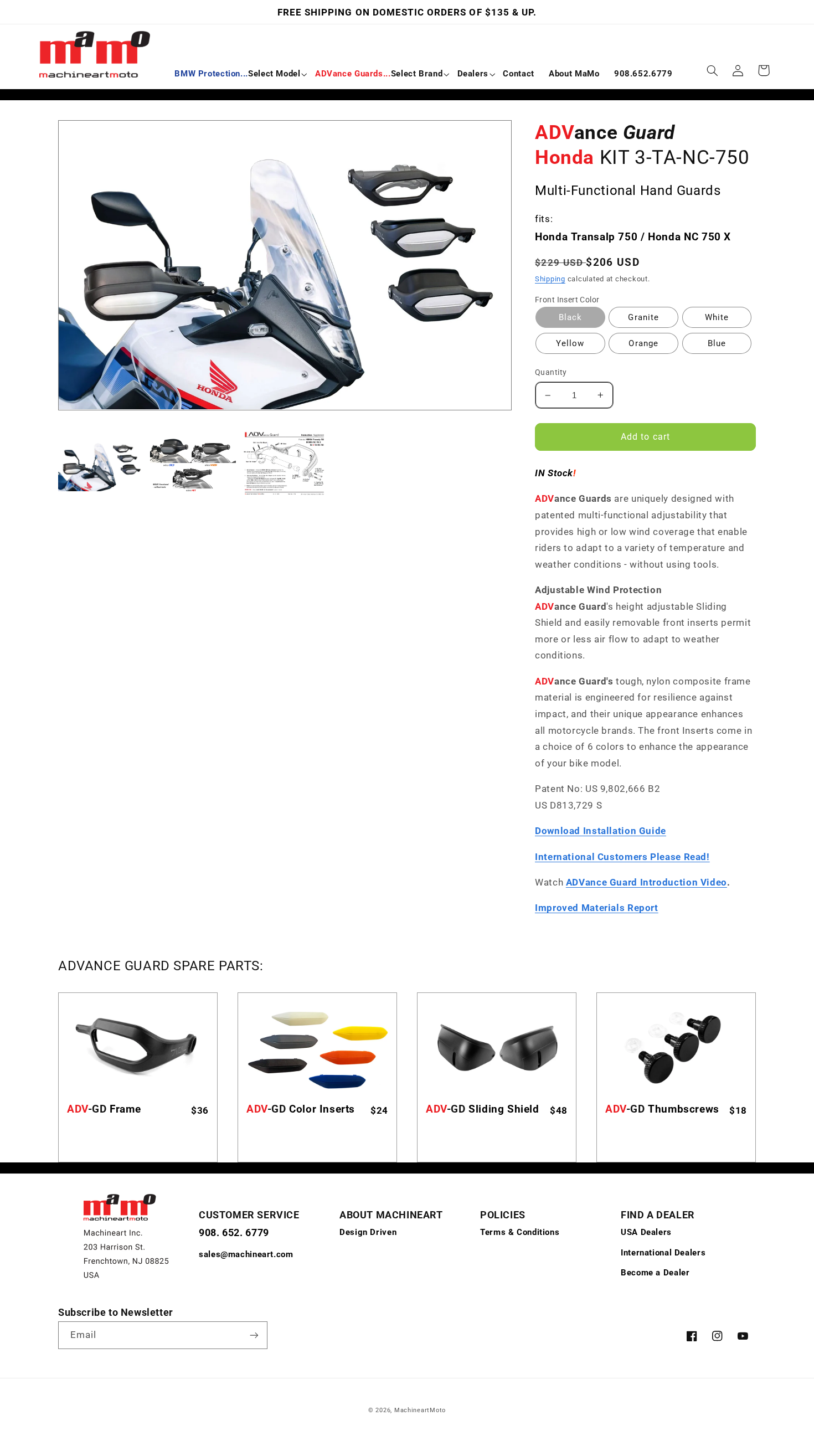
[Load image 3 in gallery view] (285, 464)
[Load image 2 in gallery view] (193, 464)
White (717, 317)
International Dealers (663, 1253)
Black (570, 317)
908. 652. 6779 (234, 1232)
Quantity (550, 372)
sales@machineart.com (246, 1254)
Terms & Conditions (519, 1232)
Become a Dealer (655, 1273)
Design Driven (367, 1232)
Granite (643, 317)
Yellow (570, 343)
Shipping (550, 279)
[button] (237, 74)
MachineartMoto (420, 1410)
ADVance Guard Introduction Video (646, 882)
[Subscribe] (254, 1334)
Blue (717, 343)
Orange (643, 343)
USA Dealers (646, 1232)
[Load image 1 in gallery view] (101, 464)
